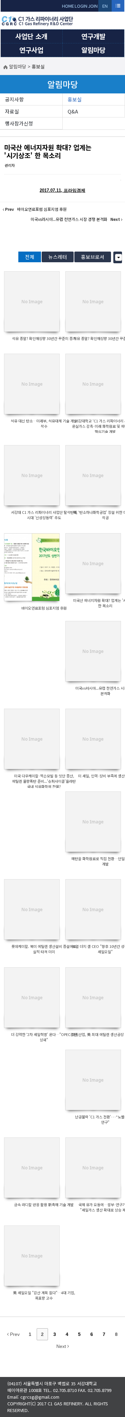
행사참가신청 (19, 123)
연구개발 (93, 36)
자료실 (12, 111)
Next (61, 1346)
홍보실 (75, 99)
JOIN (93, 6)
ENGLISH (105, 7)
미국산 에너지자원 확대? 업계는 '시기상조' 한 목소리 (47, 151)
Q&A (73, 111)
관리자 (10, 165)
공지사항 (14, 99)
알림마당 (93, 50)
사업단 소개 (31, 36)
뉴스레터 (57, 256)
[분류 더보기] (118, 257)
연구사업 (31, 50)
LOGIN (81, 6)
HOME (68, 6)
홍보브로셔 (92, 256)
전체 (29, 256)
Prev (14, 1334)
